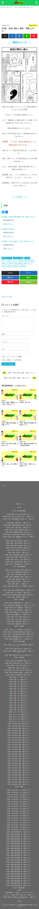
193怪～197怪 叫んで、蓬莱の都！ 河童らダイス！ (19, 610)
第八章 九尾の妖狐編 (19, 887)
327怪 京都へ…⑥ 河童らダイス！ (18, 691)
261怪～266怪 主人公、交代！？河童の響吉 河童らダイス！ (19, 645)
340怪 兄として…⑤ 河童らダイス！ (19, 721)
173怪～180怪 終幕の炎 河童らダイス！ (19, 597)
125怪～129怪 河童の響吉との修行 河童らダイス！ (19, 576)
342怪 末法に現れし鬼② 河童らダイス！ (19, 726)
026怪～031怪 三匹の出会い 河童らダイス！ (19, 527)
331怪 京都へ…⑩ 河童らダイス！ (18, 700)
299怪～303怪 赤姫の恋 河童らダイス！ (19, 667)
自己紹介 (17, 892)
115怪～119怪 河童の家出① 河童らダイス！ (19, 572)
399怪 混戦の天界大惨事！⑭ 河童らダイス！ (18, 862)
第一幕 (19, 507)
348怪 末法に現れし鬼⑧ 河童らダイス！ (19, 740)
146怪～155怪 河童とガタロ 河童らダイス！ (23, 894)
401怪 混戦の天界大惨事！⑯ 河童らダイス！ (18, 866)
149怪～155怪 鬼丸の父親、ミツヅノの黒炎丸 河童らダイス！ (18, 587)
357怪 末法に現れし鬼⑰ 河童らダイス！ (19, 761)
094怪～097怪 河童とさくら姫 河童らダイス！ (19, 559)
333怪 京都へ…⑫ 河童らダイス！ (18, 705)
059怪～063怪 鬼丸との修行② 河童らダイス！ (19, 543)
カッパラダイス (14, 260)
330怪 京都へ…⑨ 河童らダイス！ (18, 698)
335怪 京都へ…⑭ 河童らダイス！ (18, 709)
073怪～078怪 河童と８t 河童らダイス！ (18, 550)
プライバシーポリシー (27, 892)
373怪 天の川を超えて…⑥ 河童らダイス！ (19, 801)
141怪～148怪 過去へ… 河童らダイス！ (19, 583)
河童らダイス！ (8, 224)
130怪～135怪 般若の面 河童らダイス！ (19, 579)
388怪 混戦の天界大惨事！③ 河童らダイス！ (18, 836)
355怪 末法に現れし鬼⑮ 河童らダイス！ (19, 756)
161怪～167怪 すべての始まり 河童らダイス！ (19, 592)
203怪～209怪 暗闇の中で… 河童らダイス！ (19, 614)
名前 (22, 260)
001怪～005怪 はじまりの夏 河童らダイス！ (19, 514)
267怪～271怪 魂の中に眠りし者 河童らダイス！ (18, 648)
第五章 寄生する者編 (19, 641)
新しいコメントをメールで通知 (12, 356)
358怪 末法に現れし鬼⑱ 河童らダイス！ (19, 763)
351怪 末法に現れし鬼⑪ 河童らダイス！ (19, 747)
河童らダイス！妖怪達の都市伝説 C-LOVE (21, 904)
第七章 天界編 (19, 786)
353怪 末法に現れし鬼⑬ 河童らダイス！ (19, 751)
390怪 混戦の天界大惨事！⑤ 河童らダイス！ (19, 216)
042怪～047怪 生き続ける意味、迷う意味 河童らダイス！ (18, 534)
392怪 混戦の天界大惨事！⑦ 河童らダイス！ (18, 846)
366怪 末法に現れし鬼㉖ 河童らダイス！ (19, 782)
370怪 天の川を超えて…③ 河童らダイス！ (19, 794)
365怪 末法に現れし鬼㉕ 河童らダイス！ (19, 779)
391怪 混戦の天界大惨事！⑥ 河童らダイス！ (18, 843)
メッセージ (6, 894)
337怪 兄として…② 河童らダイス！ (19, 714)
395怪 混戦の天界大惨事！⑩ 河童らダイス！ (18, 852)
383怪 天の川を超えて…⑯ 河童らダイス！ (19, 825)
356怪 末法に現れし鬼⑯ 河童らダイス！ (19, 758)
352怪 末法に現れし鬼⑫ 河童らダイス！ (19, 749)
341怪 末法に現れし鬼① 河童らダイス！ (19, 723)
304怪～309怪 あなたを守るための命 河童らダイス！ (18, 670)
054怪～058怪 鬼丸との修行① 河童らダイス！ (19, 540)
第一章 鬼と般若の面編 (19, 510)
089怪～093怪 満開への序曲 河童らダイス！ (19, 557)
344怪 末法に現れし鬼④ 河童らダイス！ (19, 730)
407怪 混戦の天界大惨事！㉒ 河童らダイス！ (18, 880)
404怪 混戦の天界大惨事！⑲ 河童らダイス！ (18, 873)
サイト (3, 349)
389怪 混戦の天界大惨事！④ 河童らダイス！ (18, 839)
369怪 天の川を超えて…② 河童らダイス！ (19, 792)
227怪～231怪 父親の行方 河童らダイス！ (18, 623)
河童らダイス (28, 263)
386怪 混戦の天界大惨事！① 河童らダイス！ (18, 832)
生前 (5, 266)
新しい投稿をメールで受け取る (12, 360)
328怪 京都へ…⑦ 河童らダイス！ (18, 693)
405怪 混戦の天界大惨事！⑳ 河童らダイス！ (18, 876)
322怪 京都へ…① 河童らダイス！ (18, 679)
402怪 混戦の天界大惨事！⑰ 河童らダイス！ (18, 869)
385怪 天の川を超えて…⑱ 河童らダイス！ (19, 829)
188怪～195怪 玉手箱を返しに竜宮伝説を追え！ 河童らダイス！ (19, 898)
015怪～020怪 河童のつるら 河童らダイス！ (19, 522)
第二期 (28, 258)
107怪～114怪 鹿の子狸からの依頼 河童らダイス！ (19, 569)
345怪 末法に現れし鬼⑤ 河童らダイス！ (19, 733)
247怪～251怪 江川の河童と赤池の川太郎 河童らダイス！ (18, 634)
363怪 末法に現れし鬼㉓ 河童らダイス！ (19, 775)
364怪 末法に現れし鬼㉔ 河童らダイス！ (19, 777)
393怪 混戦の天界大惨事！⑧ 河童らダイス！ (18, 848)
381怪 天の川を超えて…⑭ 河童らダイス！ (19, 820)
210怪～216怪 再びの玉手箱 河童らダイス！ (19, 617)
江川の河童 (14, 263)
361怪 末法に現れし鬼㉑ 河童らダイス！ (19, 770)
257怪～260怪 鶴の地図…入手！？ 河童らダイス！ (19, 639)
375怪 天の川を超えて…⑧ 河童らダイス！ (19, 806)
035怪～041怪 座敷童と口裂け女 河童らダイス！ (18, 532)
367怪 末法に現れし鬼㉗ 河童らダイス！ (19, 784)
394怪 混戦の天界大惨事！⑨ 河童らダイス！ (18, 850)
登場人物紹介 (9, 892)
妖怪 (33, 260)
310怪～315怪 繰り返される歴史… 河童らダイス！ (19, 672)
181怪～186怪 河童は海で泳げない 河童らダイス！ (19, 602)
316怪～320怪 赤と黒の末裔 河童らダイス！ (19, 674)
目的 (10, 266)
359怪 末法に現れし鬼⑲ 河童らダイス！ (19, 765)
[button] (3, 212)
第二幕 (19, 890)
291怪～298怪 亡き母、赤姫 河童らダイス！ (19, 665)
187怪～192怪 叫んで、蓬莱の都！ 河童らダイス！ (19, 607)
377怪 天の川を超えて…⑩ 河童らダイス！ (19, 811)
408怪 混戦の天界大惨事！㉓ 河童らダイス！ (18, 883)
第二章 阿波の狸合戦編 (19, 566)
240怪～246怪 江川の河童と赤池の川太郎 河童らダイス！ (18, 632)
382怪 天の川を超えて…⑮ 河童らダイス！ (19, 822)
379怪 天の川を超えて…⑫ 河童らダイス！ (19, 815)
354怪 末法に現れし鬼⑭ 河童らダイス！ (19, 754)
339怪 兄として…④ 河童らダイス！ (19, 719)
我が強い (6, 263)
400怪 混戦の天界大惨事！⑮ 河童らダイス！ (18, 864)
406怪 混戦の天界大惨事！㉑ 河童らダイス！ (18, 878)
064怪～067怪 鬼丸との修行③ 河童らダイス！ (19, 545)
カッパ (5, 260)
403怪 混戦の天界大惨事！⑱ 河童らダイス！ (18, 871)
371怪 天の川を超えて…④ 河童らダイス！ (19, 797)
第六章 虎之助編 (19, 657)
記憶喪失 (16, 266)
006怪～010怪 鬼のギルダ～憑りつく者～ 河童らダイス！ (18, 516)
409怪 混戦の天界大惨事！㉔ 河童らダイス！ (18, 885)
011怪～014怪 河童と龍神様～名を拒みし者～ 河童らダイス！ (18, 519)
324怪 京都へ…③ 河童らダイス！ (18, 684)
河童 (21, 263)
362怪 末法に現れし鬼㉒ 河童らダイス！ (19, 772)
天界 (28, 260)
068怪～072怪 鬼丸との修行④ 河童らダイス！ (19, 547)
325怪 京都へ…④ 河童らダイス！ (18, 686)
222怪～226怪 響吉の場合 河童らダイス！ (18, 621)
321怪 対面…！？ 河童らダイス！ (18, 677)
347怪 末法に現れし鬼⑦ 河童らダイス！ (19, 737)
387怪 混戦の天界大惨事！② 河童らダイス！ (18, 834)
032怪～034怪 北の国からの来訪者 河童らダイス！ (19, 529)
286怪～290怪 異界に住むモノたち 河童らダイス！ (19, 663)
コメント (5, 316)
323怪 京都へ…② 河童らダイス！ (18, 681)
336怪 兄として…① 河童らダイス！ (19, 712)
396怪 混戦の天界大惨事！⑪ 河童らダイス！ (18, 855)
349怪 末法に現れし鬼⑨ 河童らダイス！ (19, 742)
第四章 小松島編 (19, 626)
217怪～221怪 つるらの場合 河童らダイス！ (19, 619)
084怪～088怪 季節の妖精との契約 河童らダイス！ (19, 554)
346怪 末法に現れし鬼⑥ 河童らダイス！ (19, 735)
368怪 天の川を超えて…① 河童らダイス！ (19, 790)
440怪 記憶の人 (9, 229)
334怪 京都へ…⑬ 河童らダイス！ (18, 707)
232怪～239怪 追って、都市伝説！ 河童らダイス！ (19, 629)
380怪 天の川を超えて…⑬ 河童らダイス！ (19, 818)
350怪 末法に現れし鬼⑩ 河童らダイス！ (19, 744)
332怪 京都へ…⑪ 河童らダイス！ (18, 702)
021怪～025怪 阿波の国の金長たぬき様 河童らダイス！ (19, 525)
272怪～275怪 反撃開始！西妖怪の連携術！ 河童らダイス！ (19, 652)
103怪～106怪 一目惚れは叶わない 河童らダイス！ (19, 564)
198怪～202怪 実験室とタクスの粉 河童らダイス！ (19, 612)
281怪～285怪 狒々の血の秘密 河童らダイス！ (19, 660)
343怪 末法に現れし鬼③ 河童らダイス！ (19, 728)
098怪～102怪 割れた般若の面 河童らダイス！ (19, 561)
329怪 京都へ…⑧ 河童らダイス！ (18, 695)
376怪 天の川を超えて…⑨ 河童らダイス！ (19, 808)
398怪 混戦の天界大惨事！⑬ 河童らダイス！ (18, 860)
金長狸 (23, 266)
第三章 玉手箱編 (19, 599)
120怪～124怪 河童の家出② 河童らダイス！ (19, 574)
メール (4, 342)
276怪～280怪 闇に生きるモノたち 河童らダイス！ (19, 655)
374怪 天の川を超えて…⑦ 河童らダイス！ (19, 804)
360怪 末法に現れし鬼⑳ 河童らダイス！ (19, 768)
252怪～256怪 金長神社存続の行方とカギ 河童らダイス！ (18, 636)
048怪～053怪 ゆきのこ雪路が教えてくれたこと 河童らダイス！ (18, 537)
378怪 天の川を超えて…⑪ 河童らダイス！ (19, 813)
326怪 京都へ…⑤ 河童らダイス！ (18, 688)
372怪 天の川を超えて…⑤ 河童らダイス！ (19, 799)
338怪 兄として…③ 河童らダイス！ (19, 716)
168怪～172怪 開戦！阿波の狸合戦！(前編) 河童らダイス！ (19, 594)
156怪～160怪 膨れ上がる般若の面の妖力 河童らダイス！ (18, 590)
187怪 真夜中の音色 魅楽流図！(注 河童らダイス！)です (18, 605)
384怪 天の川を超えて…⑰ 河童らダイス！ (18, 241)
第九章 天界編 (19, 258)
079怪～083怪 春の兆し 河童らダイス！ (19, 552)
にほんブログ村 (7, 296)
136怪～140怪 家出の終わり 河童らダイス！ (19, 581)
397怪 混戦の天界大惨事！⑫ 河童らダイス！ (18, 857)
